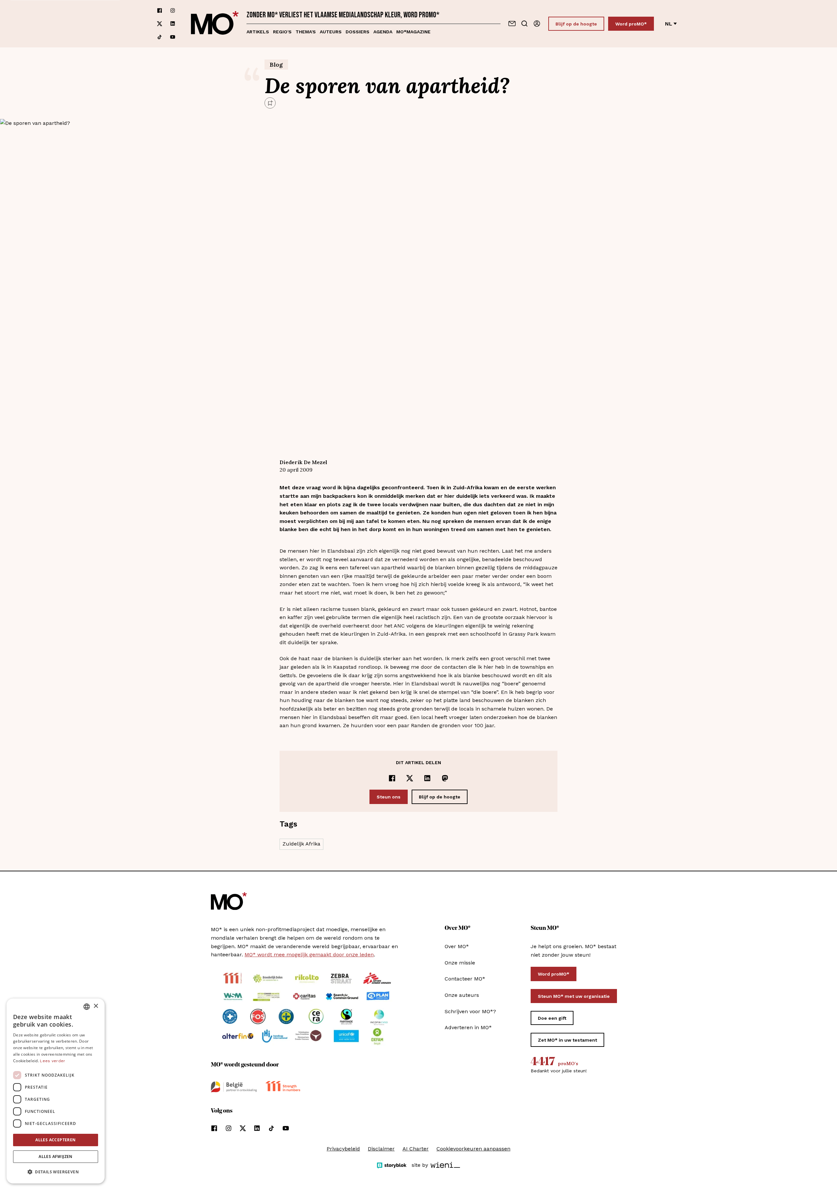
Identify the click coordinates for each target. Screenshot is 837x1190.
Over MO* (457, 946)
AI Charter (415, 1149)
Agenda (382, 31)
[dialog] (56, 1090)
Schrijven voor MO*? (470, 1011)
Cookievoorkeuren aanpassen (473, 1149)
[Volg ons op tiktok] (159, 37)
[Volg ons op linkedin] (172, 23)
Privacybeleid (343, 1149)
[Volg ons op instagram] (172, 10)
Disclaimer (381, 1149)
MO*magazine (413, 31)
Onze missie (460, 963)
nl (668, 24)
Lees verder (52, 1061)
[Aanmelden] (536, 23)
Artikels (258, 31)
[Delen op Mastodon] (445, 778)
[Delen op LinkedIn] (427, 778)
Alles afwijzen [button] (56, 1156)
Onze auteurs (462, 995)
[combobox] (86, 1006)
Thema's (306, 31)
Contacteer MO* (465, 979)
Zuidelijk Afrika (301, 844)
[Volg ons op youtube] (172, 37)
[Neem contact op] (512, 23)
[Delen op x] (409, 778)
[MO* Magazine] (215, 24)
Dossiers (357, 31)
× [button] (95, 1006)
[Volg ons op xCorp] (159, 23)
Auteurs (331, 31)
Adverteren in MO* (468, 1027)
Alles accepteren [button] (55, 1140)
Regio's (282, 31)
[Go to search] (524, 23)
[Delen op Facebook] (392, 778)
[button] (55, 1172)
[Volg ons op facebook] (159, 10)
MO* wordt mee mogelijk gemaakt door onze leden (309, 954)
